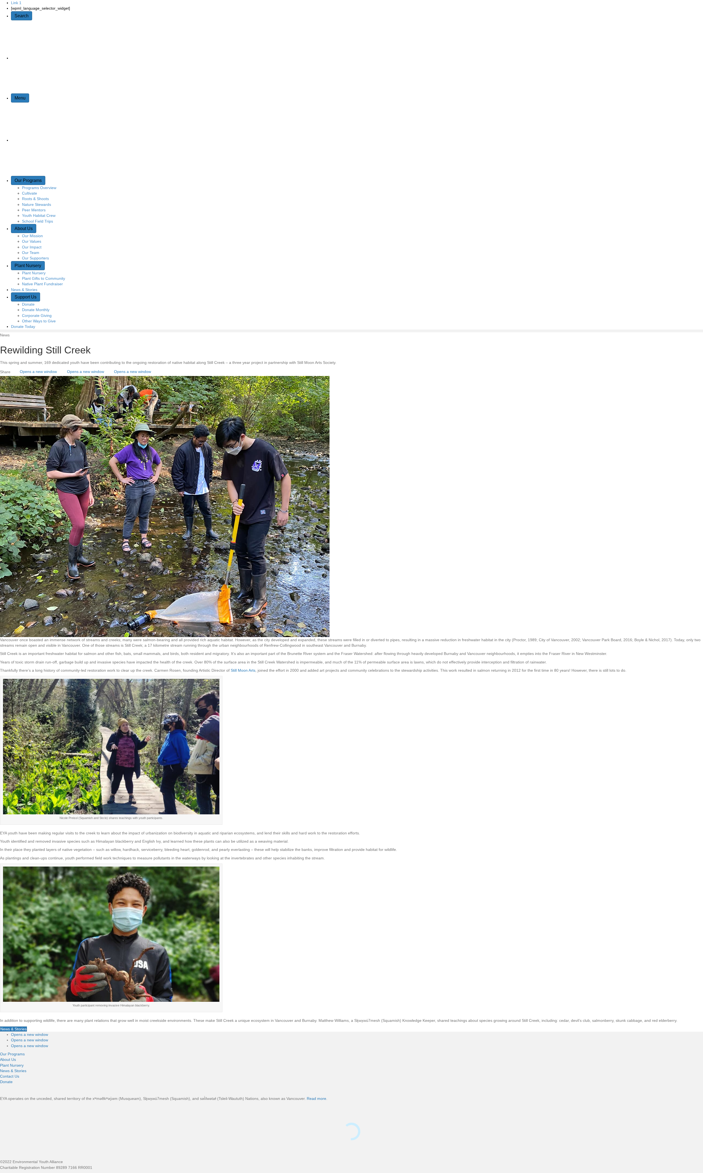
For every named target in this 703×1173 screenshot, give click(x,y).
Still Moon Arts (243, 670)
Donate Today (23, 326)
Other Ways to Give (39, 321)
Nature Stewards (36, 204)
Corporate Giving (37, 315)
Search (22, 15)
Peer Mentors (34, 210)
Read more (316, 1098)
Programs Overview (39, 188)
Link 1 (16, 3)
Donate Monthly (35, 310)
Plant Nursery (28, 265)
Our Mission (32, 236)
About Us (24, 228)
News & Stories (24, 289)
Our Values (31, 241)
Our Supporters (35, 258)
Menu (20, 98)
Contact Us (9, 1076)
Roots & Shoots (35, 199)
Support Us (26, 297)
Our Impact (31, 247)
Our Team (30, 252)
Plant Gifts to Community (43, 278)
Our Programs (28, 180)
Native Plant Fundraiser (42, 284)
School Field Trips (37, 221)
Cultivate (29, 193)
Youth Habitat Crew (38, 215)
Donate (28, 304)
